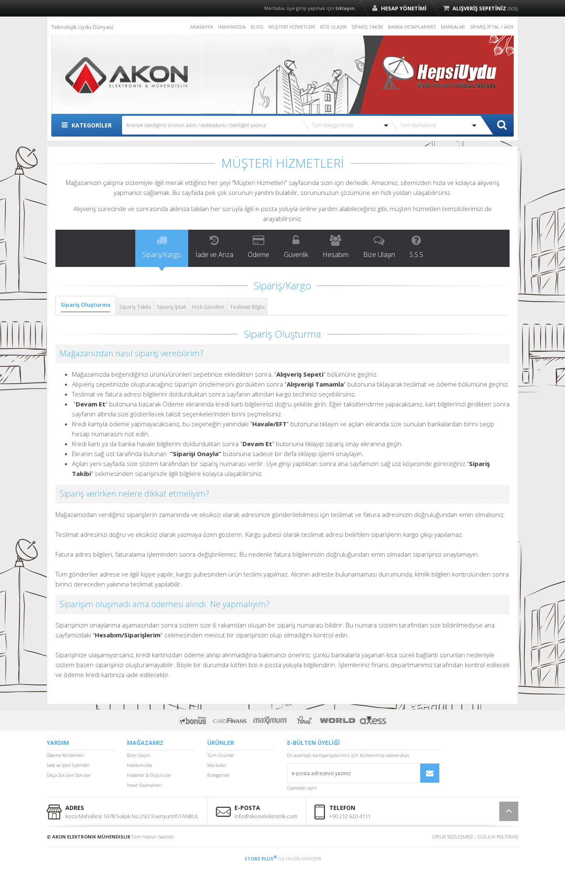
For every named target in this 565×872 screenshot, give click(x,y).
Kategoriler (218, 775)
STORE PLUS (260, 858)
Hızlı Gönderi (208, 306)
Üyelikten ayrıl (301, 788)
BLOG (257, 27)
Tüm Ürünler (221, 755)
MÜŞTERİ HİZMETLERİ (291, 27)
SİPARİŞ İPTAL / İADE (492, 27)
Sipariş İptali (171, 306)
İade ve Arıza (214, 254)
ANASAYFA (201, 27)
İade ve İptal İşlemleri (68, 765)
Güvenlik (296, 254)
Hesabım (336, 254)
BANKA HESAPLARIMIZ (412, 27)
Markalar (217, 765)
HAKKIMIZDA (232, 27)
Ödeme (258, 254)
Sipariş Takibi (135, 306)
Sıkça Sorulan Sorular (69, 775)
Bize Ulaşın (379, 254)
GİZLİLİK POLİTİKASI (498, 837)
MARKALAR (453, 27)
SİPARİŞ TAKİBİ (367, 27)
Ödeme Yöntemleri (65, 755)
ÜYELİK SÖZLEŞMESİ (452, 837)
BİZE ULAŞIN (333, 27)
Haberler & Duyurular (149, 775)
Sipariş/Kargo (161, 254)
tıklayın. (345, 8)
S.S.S (416, 254)
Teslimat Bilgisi (247, 306)
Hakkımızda (139, 765)
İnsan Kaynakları (144, 785)
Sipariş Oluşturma (85, 304)
